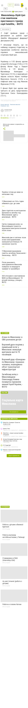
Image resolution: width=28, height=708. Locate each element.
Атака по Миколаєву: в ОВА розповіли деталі (12, 338)
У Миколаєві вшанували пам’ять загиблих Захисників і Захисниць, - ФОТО (14, 253)
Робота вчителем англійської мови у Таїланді (13, 536)
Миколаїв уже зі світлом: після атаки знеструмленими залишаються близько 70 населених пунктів (14, 240)
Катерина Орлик (8, 110)
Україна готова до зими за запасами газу (12, 193)
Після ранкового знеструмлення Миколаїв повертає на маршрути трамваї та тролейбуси (12, 265)
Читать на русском (5, 29)
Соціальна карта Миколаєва (12, 402)
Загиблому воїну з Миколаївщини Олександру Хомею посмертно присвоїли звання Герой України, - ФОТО (12, 380)
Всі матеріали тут (14, 412)
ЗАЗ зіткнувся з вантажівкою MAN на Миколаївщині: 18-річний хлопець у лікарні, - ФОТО (13, 279)
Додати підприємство (14, 455)
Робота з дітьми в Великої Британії (12, 526)
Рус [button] (6, 8)
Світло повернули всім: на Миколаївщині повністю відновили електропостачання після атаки (14, 227)
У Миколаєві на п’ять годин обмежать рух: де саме (13, 202)
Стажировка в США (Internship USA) (10, 559)
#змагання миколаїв (15, 104)
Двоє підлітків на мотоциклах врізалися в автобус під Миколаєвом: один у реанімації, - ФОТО (14, 213)
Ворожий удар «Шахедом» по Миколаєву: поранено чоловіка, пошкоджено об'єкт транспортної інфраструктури (13, 364)
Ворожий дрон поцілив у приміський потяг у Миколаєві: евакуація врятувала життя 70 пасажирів (13, 349)
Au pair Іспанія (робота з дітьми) (12, 582)
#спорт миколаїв (5, 104)
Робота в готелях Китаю (11, 604)
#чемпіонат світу (5, 106)
